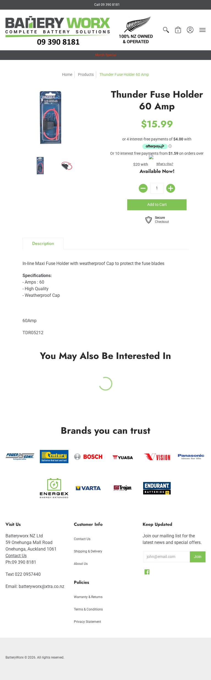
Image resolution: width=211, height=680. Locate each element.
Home (67, 74)
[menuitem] (166, 30)
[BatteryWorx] (80, 30)
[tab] (43, 243)
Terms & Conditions (88, 609)
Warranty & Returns (88, 597)
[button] (166, 30)
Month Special (105, 55)
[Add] (170, 188)
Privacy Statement (87, 622)
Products (86, 74)
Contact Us (16, 555)
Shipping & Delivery (88, 551)
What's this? (164, 164)
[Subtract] (143, 188)
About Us (81, 564)
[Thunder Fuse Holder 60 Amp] (41, 166)
